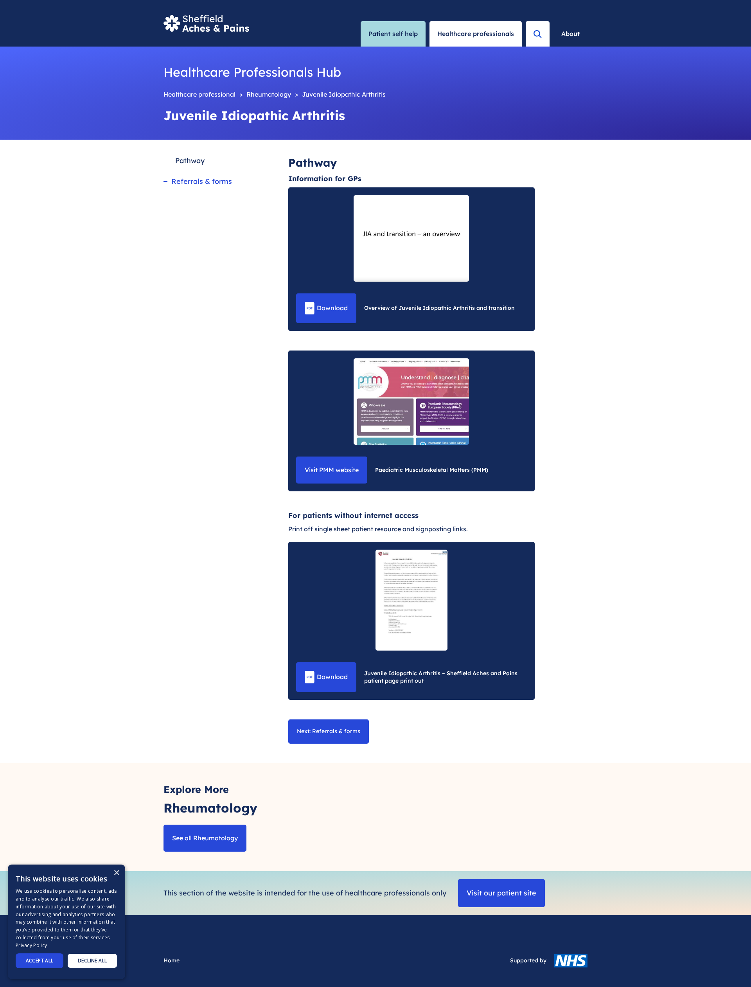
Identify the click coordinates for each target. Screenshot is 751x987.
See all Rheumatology (205, 838)
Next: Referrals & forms (328, 731)
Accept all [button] (40, 960)
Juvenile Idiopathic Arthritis (344, 94)
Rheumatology (268, 94)
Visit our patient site (501, 892)
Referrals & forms (201, 181)
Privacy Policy (31, 945)
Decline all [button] (92, 960)
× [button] (116, 873)
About (570, 34)
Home (171, 960)
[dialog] (66, 922)
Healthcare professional (199, 94)
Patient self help (393, 34)
